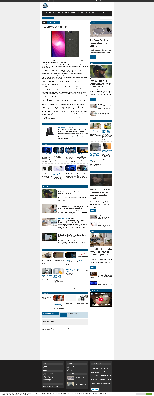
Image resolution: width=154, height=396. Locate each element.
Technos (55, 0)
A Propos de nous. (71, 367)
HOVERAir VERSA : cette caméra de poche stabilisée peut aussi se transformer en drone (104, 225)
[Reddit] (103, 1)
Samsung (47, 154)
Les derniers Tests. (71, 373)
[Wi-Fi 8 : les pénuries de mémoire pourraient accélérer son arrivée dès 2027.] (93, 284)
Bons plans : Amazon (62, 0)
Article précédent (60, 289)
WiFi (73, 30)
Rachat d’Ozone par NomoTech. (69, 304)
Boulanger (69, 0)
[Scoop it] (111, 1)
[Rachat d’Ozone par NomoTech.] (70, 300)
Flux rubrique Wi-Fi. (47, 380)
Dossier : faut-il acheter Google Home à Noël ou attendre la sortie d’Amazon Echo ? (58, 307)
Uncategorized (68, 271)
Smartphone (45, 144)
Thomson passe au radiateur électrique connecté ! (58, 261)
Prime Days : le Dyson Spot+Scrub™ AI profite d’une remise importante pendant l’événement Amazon (72, 130)
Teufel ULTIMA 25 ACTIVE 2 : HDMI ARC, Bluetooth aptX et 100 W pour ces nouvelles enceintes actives (73, 208)
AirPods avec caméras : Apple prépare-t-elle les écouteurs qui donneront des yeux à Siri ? (71, 221)
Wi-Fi (70, 30)
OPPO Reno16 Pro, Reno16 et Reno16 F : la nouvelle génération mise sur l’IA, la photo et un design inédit (58, 177)
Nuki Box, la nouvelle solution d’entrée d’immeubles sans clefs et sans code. (47, 278)
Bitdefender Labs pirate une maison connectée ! (82, 262)
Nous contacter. (70, 366)
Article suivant (70, 289)
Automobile (94, 12)
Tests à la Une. (93, 22)
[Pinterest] (107, 1)
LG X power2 (55, 30)
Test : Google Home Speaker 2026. (80, 385)
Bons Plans (44, 15)
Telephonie (44, 12)
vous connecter (51, 324)
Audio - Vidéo (44, 295)
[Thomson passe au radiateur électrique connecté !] (58, 257)
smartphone (65, 30)
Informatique (73, 12)
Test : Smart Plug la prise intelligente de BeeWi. (70, 273)
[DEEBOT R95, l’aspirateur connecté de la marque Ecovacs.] (47, 257)
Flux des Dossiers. (46, 374)
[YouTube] (105, 1)
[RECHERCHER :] (106, 18)
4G (46, 30)
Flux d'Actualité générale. (48, 373)
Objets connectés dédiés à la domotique (58, 276)
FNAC (74, 0)
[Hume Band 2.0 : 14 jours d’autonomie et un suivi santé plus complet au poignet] (101, 185)
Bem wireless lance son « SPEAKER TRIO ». (46, 298)
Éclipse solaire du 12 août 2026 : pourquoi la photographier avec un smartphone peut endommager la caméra (82, 157)
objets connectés (52, 12)
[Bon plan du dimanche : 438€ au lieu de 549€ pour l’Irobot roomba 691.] (82, 300)
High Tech (67, 12)
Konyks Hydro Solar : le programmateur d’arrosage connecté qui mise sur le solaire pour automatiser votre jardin (107, 136)
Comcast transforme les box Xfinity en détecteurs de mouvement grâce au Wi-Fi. (101, 251)
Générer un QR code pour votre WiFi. (50, 386)
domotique (45, 249)
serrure (50, 275)
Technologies (97, 159)
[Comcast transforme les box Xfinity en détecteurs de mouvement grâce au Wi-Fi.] (101, 245)
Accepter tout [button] (149, 393)
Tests (99, 12)
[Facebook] (96, 1)
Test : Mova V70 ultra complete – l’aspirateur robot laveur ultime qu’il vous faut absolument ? (95, 163)
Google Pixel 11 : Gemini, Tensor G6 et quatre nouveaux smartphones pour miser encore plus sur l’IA (70, 159)
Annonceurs (69, 369)
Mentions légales (70, 370)
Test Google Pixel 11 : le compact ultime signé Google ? (99, 42)
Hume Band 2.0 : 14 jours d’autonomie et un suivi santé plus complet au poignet (100, 194)
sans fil (60, 30)
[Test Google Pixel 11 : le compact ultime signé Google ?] (101, 36)
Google (71, 154)
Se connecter (46, 366)
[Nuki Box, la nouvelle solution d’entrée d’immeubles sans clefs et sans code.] (47, 273)
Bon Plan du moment (46, 124)
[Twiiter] (98, 1)
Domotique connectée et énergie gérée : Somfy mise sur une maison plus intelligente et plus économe (95, 133)
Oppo (59, 173)
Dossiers (104, 12)
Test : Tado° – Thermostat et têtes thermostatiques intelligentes (58, 282)
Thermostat (55, 278)
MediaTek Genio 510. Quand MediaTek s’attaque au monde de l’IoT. (70, 263)
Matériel (92, 153)
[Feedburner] (109, 1)
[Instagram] (101, 1)
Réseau (92, 231)
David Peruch (49, 59)
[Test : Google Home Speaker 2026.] (70, 385)
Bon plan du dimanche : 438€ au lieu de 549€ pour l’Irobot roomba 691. (82, 305)
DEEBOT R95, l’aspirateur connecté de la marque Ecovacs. (46, 262)
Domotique (87, 12)
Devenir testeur (46, 367)
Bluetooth (50, 30)
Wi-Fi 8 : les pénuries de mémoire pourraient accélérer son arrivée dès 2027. (105, 284)
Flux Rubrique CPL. (47, 379)
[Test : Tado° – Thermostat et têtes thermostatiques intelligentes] (58, 273)
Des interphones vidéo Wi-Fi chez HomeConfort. (82, 271)
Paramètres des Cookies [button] (141, 393)
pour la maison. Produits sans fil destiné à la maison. (107, 131)
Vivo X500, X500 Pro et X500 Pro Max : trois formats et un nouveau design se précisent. (57, 158)
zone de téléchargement (49, 0)
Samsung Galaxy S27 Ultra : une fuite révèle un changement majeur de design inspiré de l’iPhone (47, 159)
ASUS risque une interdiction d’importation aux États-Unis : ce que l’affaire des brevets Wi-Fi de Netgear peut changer (101, 275)
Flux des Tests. (46, 376)
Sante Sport (80, 12)
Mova (95, 153)
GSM (47, 275)
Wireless (77, 30)
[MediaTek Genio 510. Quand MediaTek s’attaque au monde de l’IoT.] (70, 257)
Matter (106, 151)
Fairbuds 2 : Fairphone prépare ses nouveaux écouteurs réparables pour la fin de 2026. (72, 236)
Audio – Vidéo (60, 12)
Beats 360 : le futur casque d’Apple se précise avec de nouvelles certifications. (73, 193)
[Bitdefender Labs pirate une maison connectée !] (82, 257)
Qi (77, 172)
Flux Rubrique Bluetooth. (48, 377)
